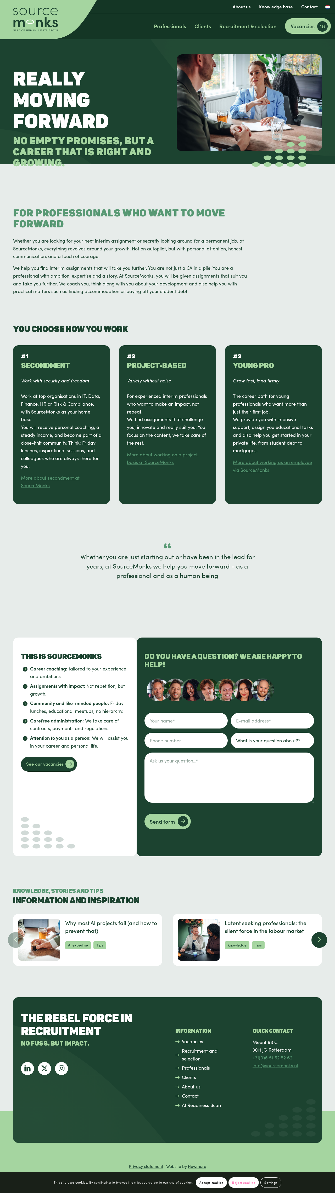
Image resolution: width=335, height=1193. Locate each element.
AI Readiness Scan (201, 1105)
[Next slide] (319, 940)
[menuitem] (241, 6)
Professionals (196, 1068)
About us (242, 6)
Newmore (197, 1166)
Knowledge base (276, 6)
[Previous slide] (16, 940)
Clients (189, 1077)
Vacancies (192, 1041)
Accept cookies (211, 1182)
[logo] (48, 19)
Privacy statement (146, 1166)
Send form (162, 821)
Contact (309, 6)
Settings (270, 1182)
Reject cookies (243, 1182)
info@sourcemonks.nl (275, 1065)
